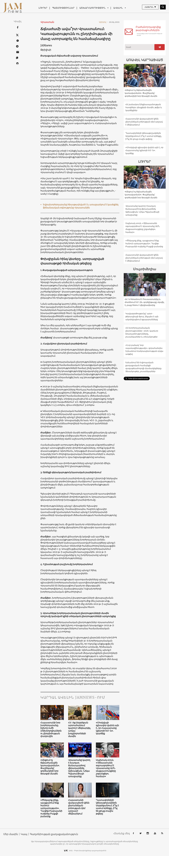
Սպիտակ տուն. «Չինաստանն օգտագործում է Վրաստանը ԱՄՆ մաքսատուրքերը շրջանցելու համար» (106, 768)
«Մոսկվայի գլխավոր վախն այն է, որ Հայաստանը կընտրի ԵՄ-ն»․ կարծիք (107, 728)
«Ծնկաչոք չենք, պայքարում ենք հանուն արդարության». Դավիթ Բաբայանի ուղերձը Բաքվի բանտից (51, 808)
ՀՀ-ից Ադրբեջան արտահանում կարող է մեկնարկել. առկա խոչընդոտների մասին (79, 729)
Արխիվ (103, 22)
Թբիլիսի (45, 49)
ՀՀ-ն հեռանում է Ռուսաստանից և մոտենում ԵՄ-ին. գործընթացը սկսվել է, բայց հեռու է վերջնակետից (144, 302)
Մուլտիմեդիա (144, 269)
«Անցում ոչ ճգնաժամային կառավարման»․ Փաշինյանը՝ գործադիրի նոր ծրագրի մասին (50, 767)
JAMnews (46, 45)
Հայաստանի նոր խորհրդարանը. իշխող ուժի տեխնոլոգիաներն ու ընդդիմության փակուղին (50, 729)
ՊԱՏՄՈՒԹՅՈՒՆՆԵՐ (63, 7)
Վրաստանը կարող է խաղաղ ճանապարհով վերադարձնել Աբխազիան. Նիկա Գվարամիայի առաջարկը (79, 768)
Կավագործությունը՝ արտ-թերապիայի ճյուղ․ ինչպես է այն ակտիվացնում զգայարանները (141, 316)
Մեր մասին (10, 834)
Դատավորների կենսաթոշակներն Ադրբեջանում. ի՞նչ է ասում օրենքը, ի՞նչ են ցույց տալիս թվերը (107, 807)
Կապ (24, 834)
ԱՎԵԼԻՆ (118, 7)
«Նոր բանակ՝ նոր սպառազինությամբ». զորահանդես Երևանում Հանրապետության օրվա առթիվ (144, 349)
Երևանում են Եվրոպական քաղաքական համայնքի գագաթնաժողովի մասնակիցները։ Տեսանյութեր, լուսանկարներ (143, 367)
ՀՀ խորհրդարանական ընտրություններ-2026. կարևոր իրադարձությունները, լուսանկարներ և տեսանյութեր (141, 332)
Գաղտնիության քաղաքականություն (54, 834)
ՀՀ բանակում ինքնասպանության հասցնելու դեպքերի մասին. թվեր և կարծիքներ (143, 107)
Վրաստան (47, 21)
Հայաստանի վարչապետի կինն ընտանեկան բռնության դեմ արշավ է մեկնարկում (78, 807)
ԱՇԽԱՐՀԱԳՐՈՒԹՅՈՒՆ (92, 7)
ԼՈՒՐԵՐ (43, 7)
